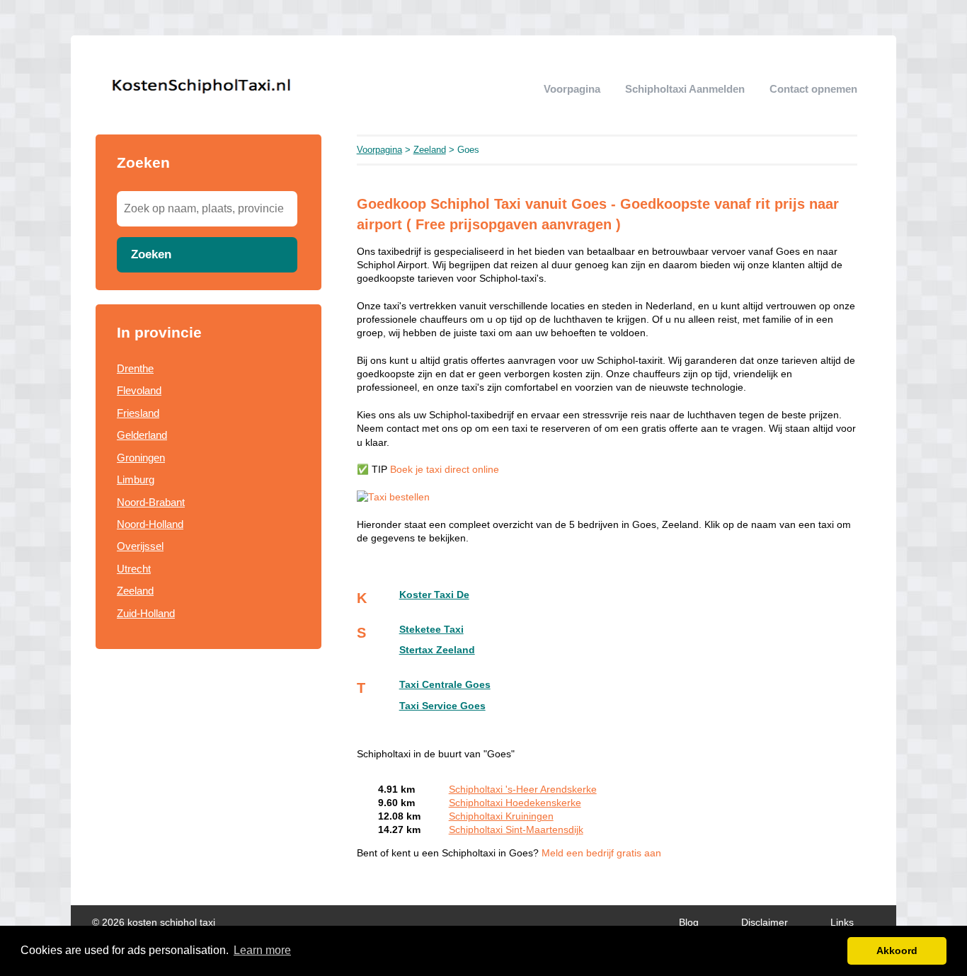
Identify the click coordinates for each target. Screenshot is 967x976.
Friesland (138, 413)
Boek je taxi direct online (444, 469)
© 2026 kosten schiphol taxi (153, 922)
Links (842, 922)
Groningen (141, 458)
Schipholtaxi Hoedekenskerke (515, 803)
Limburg (135, 479)
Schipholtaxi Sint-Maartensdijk (516, 830)
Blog (689, 922)
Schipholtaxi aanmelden (685, 89)
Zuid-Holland (146, 613)
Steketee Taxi (431, 629)
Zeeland (135, 591)
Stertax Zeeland (437, 650)
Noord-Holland (150, 524)
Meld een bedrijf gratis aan (601, 853)
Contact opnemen (813, 89)
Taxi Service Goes (442, 706)
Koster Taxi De (434, 595)
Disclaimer (764, 922)
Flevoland (139, 390)
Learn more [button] (262, 950)
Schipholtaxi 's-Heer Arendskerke (523, 789)
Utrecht (134, 569)
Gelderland (142, 435)
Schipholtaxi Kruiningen (501, 816)
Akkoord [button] (896, 950)
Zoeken (151, 254)
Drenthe (135, 368)
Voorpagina (572, 89)
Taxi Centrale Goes (445, 684)
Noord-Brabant (151, 502)
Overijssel (140, 546)
